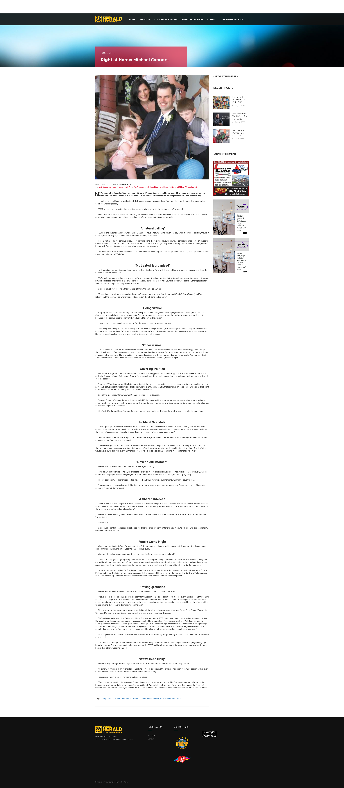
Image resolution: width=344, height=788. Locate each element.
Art (100, 187)
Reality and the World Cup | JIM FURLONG (239, 116)
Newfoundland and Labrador (159, 698)
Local (146, 187)
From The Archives (136, 187)
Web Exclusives (193, 187)
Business (112, 187)
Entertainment (122, 187)
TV (185, 187)
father (109, 698)
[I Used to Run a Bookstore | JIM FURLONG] (221, 102)
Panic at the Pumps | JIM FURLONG (238, 133)
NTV (179, 698)
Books (105, 187)
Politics (172, 187)
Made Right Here (156, 187)
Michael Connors (139, 698)
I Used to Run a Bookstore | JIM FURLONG (239, 100)
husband (116, 698)
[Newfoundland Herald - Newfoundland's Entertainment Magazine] (110, 19)
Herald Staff (126, 184)
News (165, 187)
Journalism (126, 698)
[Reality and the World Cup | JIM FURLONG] (221, 119)
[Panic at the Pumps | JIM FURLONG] (221, 136)
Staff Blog (179, 187)
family (103, 698)
